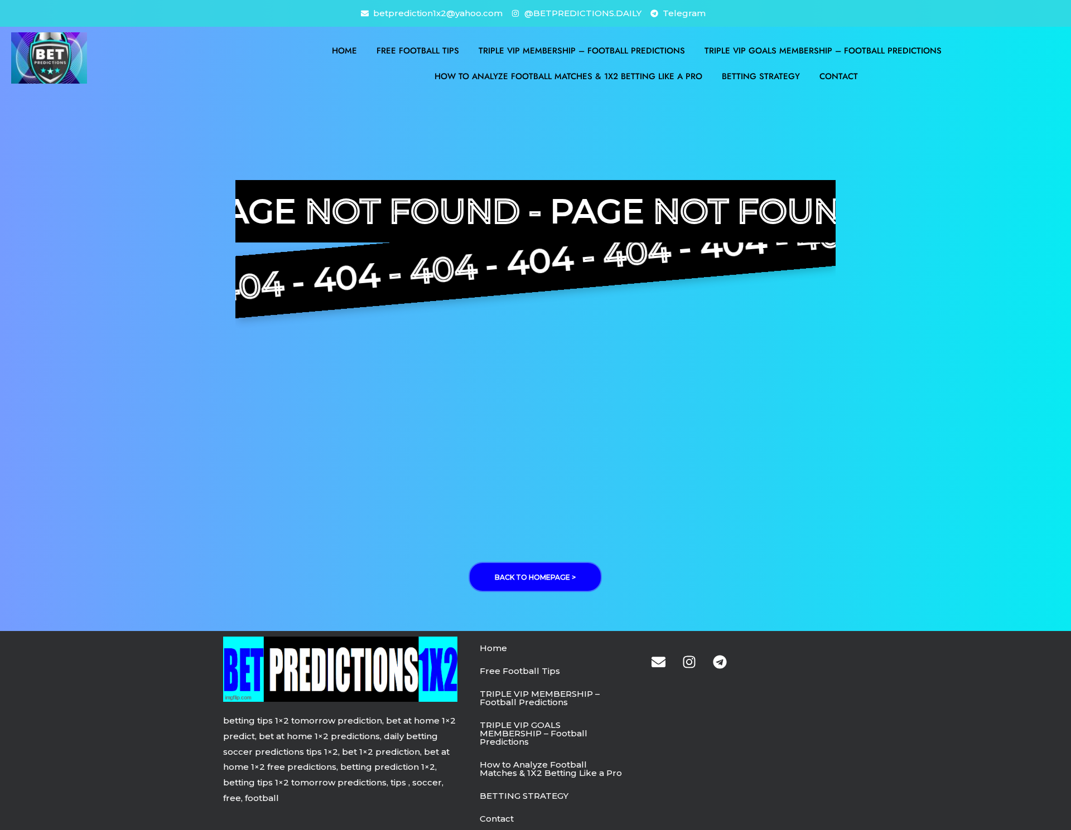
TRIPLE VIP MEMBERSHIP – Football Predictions (582, 51)
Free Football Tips (418, 51)
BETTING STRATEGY (761, 76)
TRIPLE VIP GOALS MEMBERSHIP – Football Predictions (823, 51)
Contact (838, 76)
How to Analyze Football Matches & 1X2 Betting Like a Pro (568, 76)
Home (344, 51)
